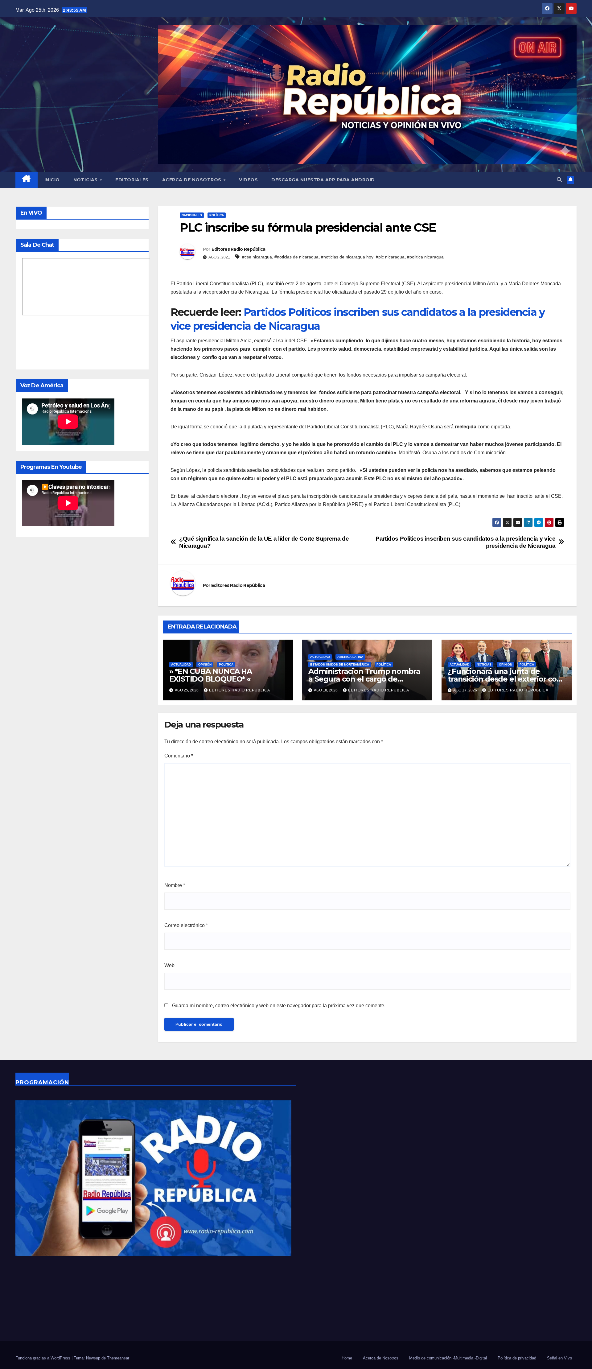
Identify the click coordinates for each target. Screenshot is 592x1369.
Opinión (205, 664)
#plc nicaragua (390, 256)
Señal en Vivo (559, 1358)
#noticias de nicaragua (296, 256)
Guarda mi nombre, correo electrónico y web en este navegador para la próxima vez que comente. (278, 1005)
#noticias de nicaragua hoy (347, 256)
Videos (248, 180)
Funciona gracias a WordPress (43, 1358)
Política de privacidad (517, 1358)
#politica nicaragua (425, 256)
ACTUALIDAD (181, 664)
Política (216, 215)
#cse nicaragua (257, 256)
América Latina (350, 656)
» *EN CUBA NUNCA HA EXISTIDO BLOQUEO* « (210, 675)
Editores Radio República (238, 249)
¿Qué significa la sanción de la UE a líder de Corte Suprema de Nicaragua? (264, 542)
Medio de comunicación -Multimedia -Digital (448, 1358)
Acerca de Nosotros (192, 180)
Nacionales (192, 215)
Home (347, 1358)
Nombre (174, 885)
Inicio (52, 180)
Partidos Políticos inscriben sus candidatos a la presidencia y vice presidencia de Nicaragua (465, 542)
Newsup (93, 1358)
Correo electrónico (186, 925)
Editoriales (132, 180)
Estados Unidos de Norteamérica (339, 664)
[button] (559, 179)
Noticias (86, 180)
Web (169, 965)
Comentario (178, 755)
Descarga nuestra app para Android (323, 180)
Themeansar (118, 1358)
